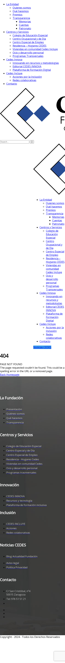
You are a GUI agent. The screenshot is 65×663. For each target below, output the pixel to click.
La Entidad (12, 4)
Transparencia (21, 18)
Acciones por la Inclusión (27, 76)
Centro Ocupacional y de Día (29, 39)
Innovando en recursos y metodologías (36, 63)
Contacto (11, 83)
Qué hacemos (21, 11)
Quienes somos (22, 7)
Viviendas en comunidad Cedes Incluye (35, 49)
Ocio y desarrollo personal (28, 52)
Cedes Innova (14, 59)
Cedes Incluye (14, 73)
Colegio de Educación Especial (30, 35)
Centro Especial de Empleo (28, 42)
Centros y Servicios (17, 32)
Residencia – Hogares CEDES (29, 45)
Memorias (25, 21)
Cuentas (24, 25)
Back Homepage (9, 374)
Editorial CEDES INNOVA (27, 66)
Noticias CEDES (42, 347)
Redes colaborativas (24, 80)
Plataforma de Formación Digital (32, 70)
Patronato (25, 28)
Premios (17, 14)
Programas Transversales (28, 56)
